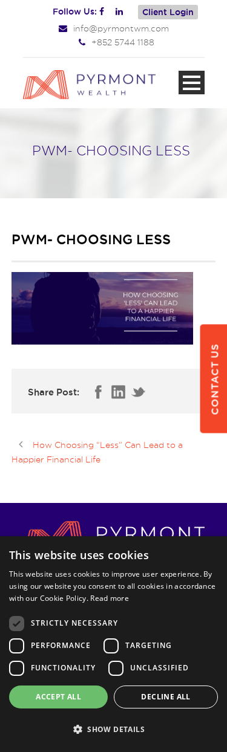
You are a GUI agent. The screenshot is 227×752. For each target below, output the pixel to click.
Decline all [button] (165, 697)
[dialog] (113, 644)
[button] (113, 729)
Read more (109, 598)
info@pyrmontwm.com (121, 28)
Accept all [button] (58, 697)
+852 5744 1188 (122, 42)
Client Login (168, 12)
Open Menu (192, 82)
